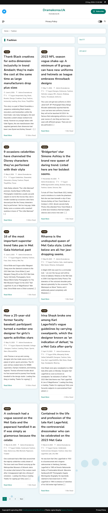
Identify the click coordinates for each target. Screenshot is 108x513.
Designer (8, 348)
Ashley (57, 185)
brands (6, 98)
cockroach (25, 448)
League (50, 94)
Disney (14, 180)
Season (59, 94)
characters (7, 180)
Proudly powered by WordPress (33, 510)
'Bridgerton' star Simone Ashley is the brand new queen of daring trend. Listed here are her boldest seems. (55, 163)
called (43, 357)
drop (24, 98)
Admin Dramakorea (25, 92)
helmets (44, 94)
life (53, 454)
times (14, 183)
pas (22, 260)
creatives (18, 98)
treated (6, 454)
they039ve (7, 183)
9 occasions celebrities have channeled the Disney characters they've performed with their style (19, 161)
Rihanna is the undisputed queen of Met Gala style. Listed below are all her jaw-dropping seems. (56, 245)
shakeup (66, 94)
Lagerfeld (44, 454)
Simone (55, 187)
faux (5, 260)
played (26, 180)
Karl (46, 360)
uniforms (58, 97)
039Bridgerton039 (47, 185)
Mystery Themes (66, 510)
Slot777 (82, 40)
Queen (49, 187)
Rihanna (52, 265)
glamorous (12, 451)
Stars (5, 351)
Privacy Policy (51, 21)
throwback (50, 97)
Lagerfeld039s (54, 360)
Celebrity (25, 258)
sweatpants (49, 363)
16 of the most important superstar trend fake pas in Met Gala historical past (18, 243)
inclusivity (7, 101)
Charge (12, 98)
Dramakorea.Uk (54, 10)
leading (14, 101)
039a (54, 354)
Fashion (29, 98)
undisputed (60, 265)
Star (60, 187)
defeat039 (49, 357)
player (26, 348)
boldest (62, 185)
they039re (30, 101)
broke (67, 354)
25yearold (19, 345)
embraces (62, 91)
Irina (42, 360)
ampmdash (20, 95)
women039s (12, 351)
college (33, 345)
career (55, 448)
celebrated (62, 448)
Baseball (26, 345)
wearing (56, 363)
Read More (8, 135)
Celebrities (19, 177)
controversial (46, 451)
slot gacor (82, 51)
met (19, 260)
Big (25, 95)
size (19, 101)
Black (29, 95)
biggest (18, 258)
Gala (9, 260)
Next (21, 499)
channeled (27, 177)
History (14, 260)
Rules (65, 360)
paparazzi (29, 451)
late (50, 454)
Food (6, 147)
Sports (31, 348)
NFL (54, 94)
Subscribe (100, 11)
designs (56, 91)
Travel (7, 52)
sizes (24, 101)
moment (22, 451)
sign (42, 363)
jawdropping (67, 262)
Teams (43, 97)
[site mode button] (100, 21)
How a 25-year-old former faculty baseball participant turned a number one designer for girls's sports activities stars (18, 327)
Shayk (69, 360)
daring (68, 185)
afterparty (60, 354)
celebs (18, 448)
